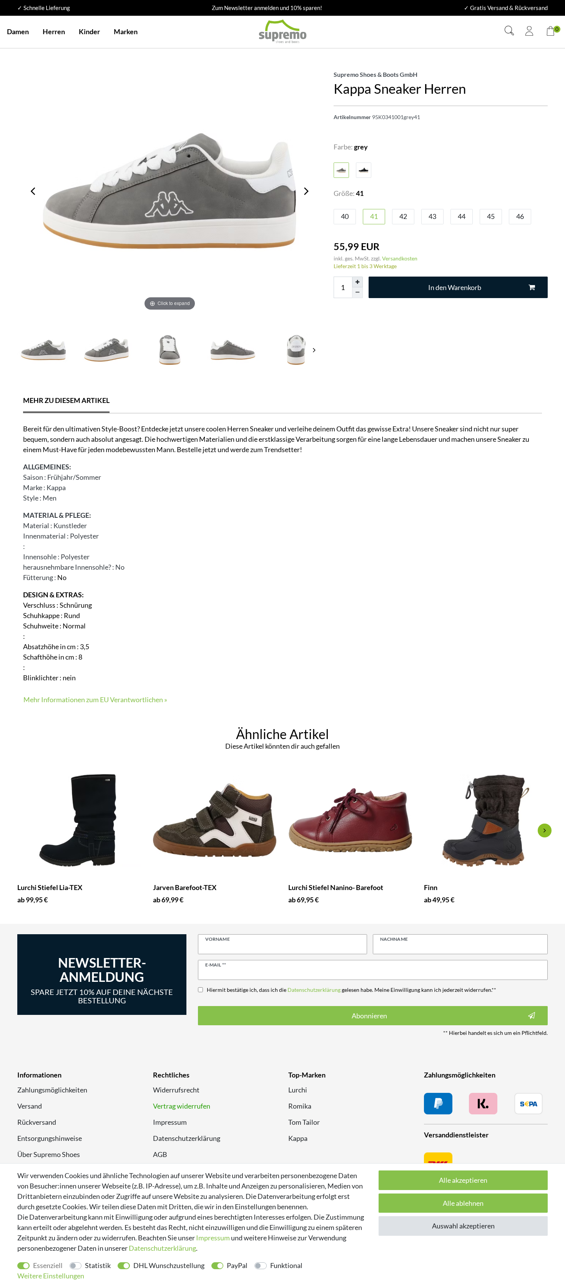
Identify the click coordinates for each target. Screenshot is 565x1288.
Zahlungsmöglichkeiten (52, 1090)
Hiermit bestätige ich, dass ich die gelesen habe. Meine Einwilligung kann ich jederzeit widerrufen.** (351, 989)
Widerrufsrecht (176, 1090)
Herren (54, 31)
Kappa (297, 1138)
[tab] (66, 401)
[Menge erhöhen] (357, 282)
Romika (299, 1106)
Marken (126, 31)
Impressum (170, 1122)
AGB (160, 1154)
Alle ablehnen (463, 1203)
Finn (430, 887)
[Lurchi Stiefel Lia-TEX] (79, 820)
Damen (18, 31)
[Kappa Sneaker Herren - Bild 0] (43, 350)
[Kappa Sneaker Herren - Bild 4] (296, 350)
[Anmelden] (529, 32)
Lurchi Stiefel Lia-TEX (49, 887)
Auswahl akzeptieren (463, 1226)
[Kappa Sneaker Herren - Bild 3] (233, 350)
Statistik (98, 1265)
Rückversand (36, 1122)
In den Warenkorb (454, 287)
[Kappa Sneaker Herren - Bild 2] (170, 350)
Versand (29, 1106)
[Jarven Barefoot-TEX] (215, 820)
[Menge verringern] (357, 292)
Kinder (89, 31)
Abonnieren (369, 1015)
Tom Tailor (304, 1122)
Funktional (286, 1265)
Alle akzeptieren (463, 1180)
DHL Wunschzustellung (168, 1265)
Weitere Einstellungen (50, 1275)
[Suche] (509, 31)
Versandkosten (399, 258)
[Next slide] (314, 350)
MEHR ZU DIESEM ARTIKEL (66, 400)
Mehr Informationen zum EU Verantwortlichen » (95, 699)
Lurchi (297, 1090)
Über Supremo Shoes (48, 1154)
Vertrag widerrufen (181, 1106)
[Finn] (486, 820)
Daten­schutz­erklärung (162, 1248)
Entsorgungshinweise (49, 1138)
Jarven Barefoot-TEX (184, 887)
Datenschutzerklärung (186, 1138)
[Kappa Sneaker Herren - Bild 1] (107, 350)
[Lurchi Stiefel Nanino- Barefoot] (350, 820)
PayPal (237, 1265)
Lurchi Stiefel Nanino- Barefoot (335, 887)
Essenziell (48, 1265)
